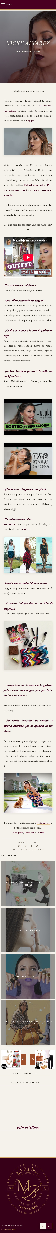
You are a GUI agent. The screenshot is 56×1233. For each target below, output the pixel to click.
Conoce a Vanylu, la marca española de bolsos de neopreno (28, 1022)
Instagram (18, 832)
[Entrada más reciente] (45, 1059)
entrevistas (26, 850)
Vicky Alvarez (43, 822)
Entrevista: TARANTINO (28, 930)
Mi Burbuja (13, 1226)
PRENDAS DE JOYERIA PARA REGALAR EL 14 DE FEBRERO (28, 884)
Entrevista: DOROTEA (28, 976)
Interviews (38, 850)
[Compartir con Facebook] (31, 846)
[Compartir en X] (26, 846)
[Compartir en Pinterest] (37, 846)
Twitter (40, 832)
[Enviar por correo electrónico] (19, 846)
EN (49, 1226)
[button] (6, 4)
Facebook (29, 832)
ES (43, 1226)
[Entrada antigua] (11, 1059)
